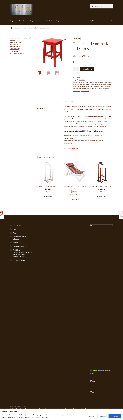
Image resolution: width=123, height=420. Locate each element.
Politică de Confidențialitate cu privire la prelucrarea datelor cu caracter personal (22, 253)
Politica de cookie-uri (20, 246)
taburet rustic (85, 91)
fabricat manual (98, 82)
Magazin (13, 21)
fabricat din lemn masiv (85, 82)
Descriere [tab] (40, 103)
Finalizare (39, 21)
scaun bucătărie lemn (83, 84)
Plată (15, 233)
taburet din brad (98, 86)
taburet (79, 86)
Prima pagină (16, 28)
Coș (31, 21)
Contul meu (23, 21)
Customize (91, 416)
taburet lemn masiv (104, 89)
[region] (61, 414)
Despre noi (59, 21)
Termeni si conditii (19, 260)
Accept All (115, 416)
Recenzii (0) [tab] (41, 108)
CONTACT (49, 21)
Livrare (15, 229)
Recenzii (15, 243)
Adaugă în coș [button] (48, 196)
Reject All (103, 416)
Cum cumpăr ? (17, 225)
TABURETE (24, 28)
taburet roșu (76, 91)
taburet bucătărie (87, 86)
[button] (65, 39)
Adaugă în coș (87, 69)
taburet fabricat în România (88, 89)
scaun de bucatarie (96, 84)
